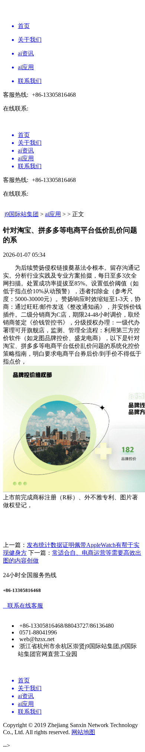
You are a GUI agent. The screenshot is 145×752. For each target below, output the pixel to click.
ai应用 (53, 214)
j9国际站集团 (21, 214)
